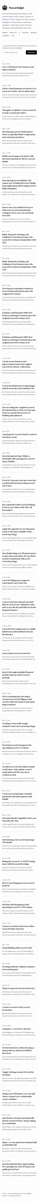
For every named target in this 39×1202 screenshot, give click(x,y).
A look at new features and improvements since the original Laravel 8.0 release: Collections (17, 364)
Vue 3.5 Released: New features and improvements (18, 68)
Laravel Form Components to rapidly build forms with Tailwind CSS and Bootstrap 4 (19, 632)
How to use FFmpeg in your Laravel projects (18, 884)
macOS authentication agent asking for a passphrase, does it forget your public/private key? (18, 1167)
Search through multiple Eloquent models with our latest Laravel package (17, 675)
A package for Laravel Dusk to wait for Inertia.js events (19, 435)
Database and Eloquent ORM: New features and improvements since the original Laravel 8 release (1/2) (19, 340)
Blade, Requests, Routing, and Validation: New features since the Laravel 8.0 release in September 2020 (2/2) (19, 238)
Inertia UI (6, 19)
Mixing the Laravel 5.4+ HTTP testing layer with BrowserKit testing (18, 862)
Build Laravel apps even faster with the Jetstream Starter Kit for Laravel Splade (18, 159)
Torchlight (27, 1193)
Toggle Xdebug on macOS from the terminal (18, 1073)
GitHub (4, 32)
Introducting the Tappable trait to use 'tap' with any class (19, 819)
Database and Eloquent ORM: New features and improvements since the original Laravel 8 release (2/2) (19, 315)
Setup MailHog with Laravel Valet (17, 947)
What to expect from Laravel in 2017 (18, 988)
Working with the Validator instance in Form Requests (18, 968)
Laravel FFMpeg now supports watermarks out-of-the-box (16, 581)
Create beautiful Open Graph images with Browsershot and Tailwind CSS (18, 387)
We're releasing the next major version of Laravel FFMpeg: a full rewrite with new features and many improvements (18, 700)
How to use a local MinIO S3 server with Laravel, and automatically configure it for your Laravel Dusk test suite (17, 211)
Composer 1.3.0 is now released (16, 1028)
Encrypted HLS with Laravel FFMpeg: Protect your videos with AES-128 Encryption (18, 507)
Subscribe (31, 52)
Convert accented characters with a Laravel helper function (18, 927)
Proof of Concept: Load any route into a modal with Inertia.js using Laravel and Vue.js (19, 483)
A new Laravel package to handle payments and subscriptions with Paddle (17, 796)
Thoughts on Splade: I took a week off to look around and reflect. (19, 111)
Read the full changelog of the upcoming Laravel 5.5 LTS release (17, 906)
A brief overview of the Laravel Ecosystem (16, 1008)
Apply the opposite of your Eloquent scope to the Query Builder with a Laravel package (18, 532)
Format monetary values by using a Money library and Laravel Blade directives (18, 1050)
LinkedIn (5, 35)
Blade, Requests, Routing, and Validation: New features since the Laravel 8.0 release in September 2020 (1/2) (19, 265)
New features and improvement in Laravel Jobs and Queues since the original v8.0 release (17, 291)
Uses (13, 35)
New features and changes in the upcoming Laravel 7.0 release (17, 746)
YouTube (25, 32)
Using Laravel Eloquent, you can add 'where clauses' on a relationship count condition (18, 1096)
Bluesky (34, 32)
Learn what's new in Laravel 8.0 (16, 653)
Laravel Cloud (15, 1196)
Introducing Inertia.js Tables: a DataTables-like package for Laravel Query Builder (18, 459)
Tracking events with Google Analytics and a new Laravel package (18, 725)
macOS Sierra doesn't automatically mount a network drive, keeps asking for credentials (19, 1121)
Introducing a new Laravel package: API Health (18, 841)
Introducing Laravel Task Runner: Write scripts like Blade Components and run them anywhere (18, 134)
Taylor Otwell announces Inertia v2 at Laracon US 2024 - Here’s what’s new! (19, 90)
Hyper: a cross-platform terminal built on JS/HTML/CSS (19, 1143)
